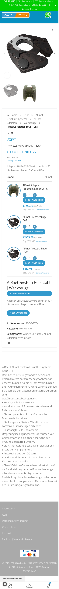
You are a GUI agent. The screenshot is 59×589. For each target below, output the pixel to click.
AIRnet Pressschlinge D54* (35, 250)
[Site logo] (16, 15)
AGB (4, 514)
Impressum (8, 508)
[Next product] (15, 133)
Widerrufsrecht (10, 527)
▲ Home (12, 115)
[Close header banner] (55, 5)
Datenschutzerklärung (15, 521)
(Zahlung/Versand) (14, 161)
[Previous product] (8, 133)
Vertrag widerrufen (12, 578)
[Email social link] (9, 343)
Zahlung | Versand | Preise (17, 539)
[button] (5, 53)
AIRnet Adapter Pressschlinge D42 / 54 (36, 187)
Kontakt (6, 533)
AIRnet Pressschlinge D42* (35, 218)
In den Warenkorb (34, 200)
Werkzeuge (30, 123)
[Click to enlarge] (7, 75)
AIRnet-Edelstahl (32, 334)
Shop (26, 115)
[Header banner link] (29, 5)
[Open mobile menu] (55, 15)
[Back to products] (11, 133)
